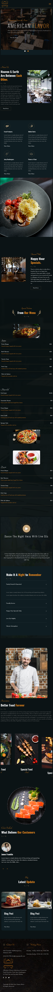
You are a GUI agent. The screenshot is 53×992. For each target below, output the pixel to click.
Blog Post (8, 913)
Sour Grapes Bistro (19, 984)
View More (7, 146)
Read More (6, 108)
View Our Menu (14, 37)
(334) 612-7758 (7, 956)
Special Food (27, 773)
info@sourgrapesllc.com (18, 956)
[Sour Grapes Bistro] (4, 3)
